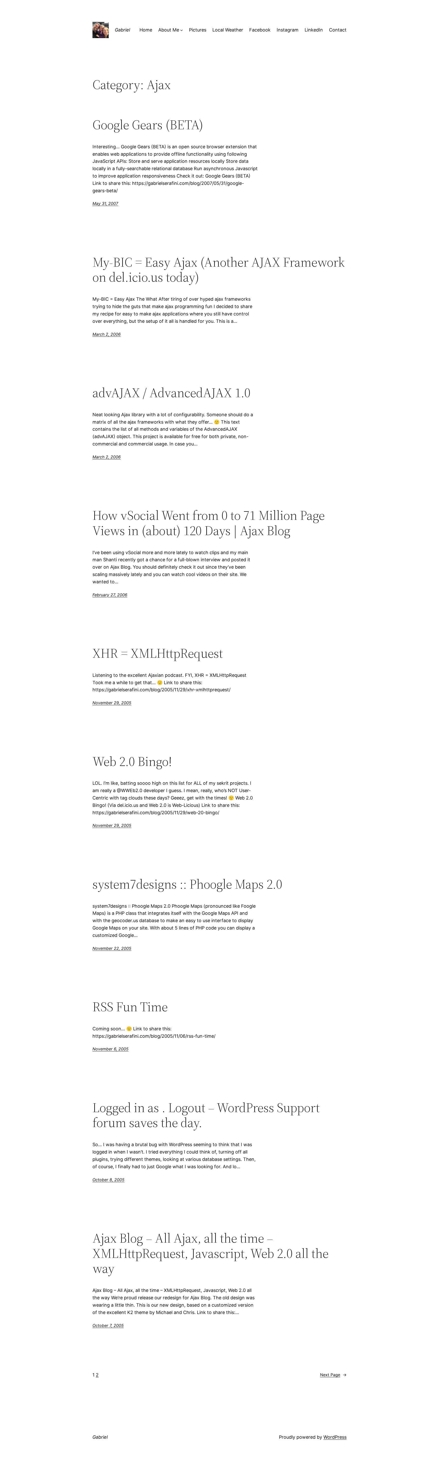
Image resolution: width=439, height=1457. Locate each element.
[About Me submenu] (181, 30)
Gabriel (122, 30)
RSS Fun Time (130, 1006)
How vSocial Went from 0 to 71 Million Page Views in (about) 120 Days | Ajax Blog (208, 523)
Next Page (333, 1374)
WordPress (335, 1437)
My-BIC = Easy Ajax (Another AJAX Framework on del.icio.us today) (218, 269)
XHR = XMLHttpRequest (157, 653)
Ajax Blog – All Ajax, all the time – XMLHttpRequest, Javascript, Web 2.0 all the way (210, 1253)
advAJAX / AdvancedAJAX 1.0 (171, 392)
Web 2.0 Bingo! (132, 761)
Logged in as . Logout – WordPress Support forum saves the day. (206, 1115)
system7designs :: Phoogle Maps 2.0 (187, 884)
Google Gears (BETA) (147, 124)
